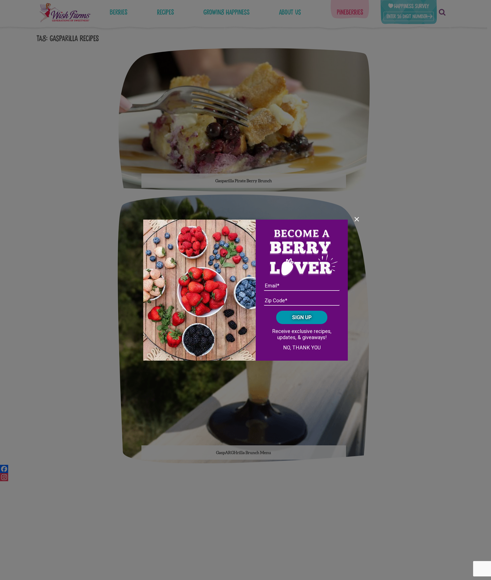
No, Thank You (302, 348)
